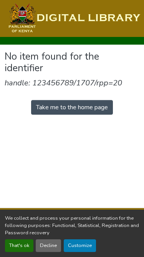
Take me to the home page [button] (72, 107)
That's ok (19, 245)
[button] (73, 18)
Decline (48, 245)
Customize (80, 245)
